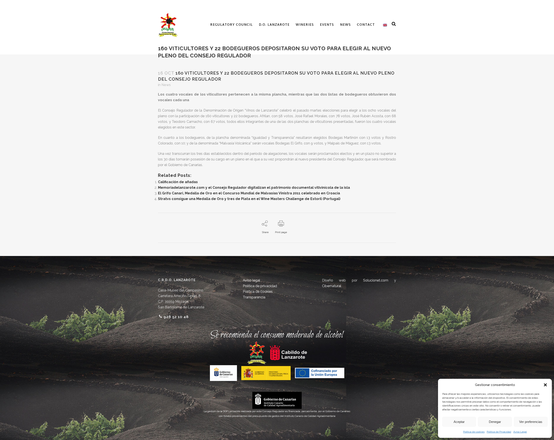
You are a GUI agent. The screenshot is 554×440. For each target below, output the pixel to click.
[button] (545, 385)
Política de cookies (474, 431)
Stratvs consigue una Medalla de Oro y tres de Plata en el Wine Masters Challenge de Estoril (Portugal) (249, 199)
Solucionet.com (375, 280)
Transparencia (254, 297)
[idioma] (384, 25)
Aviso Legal (520, 431)
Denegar (495, 422)
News (166, 85)
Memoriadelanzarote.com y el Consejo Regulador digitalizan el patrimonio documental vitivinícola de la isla (254, 188)
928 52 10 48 (176, 317)
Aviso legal (251, 280)
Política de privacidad (260, 286)
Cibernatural (331, 286)
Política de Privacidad (499, 431)
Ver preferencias (530, 422)
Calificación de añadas (178, 182)
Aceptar (459, 422)
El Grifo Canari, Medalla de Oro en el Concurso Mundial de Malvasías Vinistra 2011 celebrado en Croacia (249, 193)
